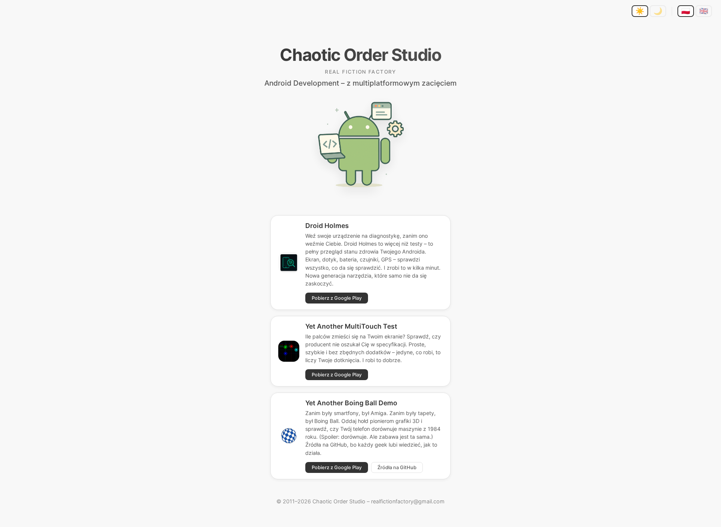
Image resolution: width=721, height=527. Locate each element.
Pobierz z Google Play (337, 298)
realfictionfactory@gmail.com (408, 501)
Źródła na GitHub (396, 467)
